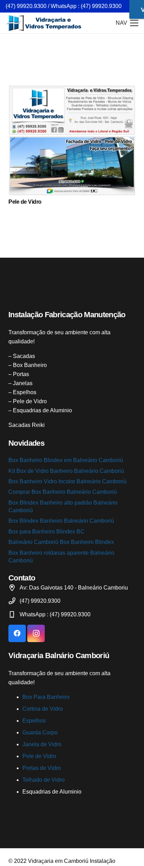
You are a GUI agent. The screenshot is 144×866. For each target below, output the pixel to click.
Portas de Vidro (41, 768)
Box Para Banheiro (46, 697)
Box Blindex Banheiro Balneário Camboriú (61, 521)
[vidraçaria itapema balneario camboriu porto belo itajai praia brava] (44, 23)
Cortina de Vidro (42, 709)
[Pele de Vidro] (72, 140)
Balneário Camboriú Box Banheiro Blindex (61, 542)
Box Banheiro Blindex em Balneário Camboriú (65, 460)
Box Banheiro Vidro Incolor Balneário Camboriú (67, 481)
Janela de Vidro (42, 744)
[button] (127, 23)
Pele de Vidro (25, 202)
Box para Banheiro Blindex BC (46, 532)
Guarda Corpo (40, 732)
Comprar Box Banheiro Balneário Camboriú (62, 492)
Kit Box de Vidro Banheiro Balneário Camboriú (66, 471)
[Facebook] (17, 633)
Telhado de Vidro (43, 780)
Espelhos (34, 721)
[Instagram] (36, 633)
